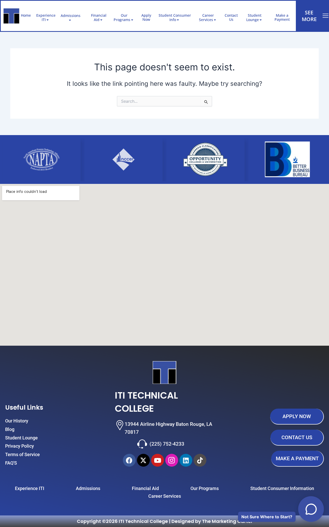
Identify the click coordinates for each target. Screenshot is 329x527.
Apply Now (146, 17)
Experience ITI (46, 17)
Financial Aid (98, 17)
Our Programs (122, 17)
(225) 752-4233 (167, 444)
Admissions (70, 15)
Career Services (206, 17)
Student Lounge (253, 17)
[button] (82, 15)
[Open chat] (311, 509)
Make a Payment (282, 17)
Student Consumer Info (175, 17)
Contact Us (231, 17)
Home (26, 15)
